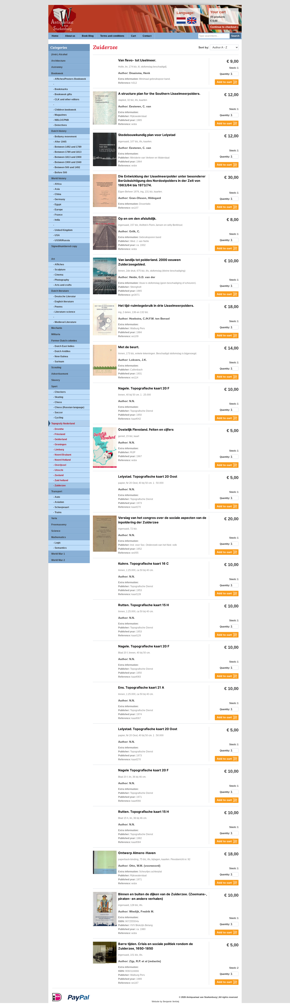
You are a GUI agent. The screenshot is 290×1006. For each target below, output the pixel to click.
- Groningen (59, 444)
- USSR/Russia (61, 240)
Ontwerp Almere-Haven (137, 853)
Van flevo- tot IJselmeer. (137, 60)
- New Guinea (60, 356)
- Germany (59, 199)
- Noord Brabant (62, 454)
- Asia (56, 189)
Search (235, 36)
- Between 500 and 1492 (66, 167)
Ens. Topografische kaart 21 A (141, 687)
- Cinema (58, 274)
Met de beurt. (128, 347)
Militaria (55, 334)
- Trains (57, 512)
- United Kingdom (63, 230)
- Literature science (64, 311)
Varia (54, 518)
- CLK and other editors (66, 99)
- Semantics (60, 548)
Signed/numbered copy (64, 246)
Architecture (58, 60)
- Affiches (58, 264)
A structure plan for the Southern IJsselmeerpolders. (159, 94)
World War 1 (58, 553)
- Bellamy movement (65, 136)
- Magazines (60, 114)
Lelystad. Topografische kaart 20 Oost (147, 476)
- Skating (58, 397)
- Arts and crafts (62, 285)
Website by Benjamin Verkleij (165, 1001)
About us (70, 36)
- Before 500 (60, 172)
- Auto (56, 497)
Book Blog (88, 36)
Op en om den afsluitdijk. (137, 218)
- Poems (58, 306)
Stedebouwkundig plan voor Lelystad (146, 135)
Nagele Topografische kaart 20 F (143, 770)
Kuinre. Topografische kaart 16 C (143, 563)
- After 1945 (59, 141)
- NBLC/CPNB (61, 120)
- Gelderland (60, 439)
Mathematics (58, 537)
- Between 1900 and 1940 (67, 162)
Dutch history (58, 131)
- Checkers (59, 392)
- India (56, 219)
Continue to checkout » (224, 26)
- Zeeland (58, 475)
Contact (147, 36)
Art (53, 259)
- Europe (58, 209)
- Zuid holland (60, 480)
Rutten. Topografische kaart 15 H (143, 605)
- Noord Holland (62, 459)
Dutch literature (60, 291)
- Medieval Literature (64, 322)
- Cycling (58, 417)
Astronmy (57, 67)
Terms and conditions (112, 36)
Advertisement (59, 373)
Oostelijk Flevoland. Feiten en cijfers (146, 429)
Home (55, 36)
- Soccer (58, 412)
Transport (56, 491)
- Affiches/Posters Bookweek (69, 79)
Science (55, 531)
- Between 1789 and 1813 (67, 152)
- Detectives (60, 125)
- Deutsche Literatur (64, 296)
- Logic (57, 542)
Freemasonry (58, 524)
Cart (133, 36)
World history (58, 178)
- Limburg (58, 449)
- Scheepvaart (61, 507)
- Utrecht (58, 470)
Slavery (55, 380)
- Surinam (58, 361)
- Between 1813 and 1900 (67, 157)
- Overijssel (59, 465)
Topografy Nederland (63, 423)
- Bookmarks (60, 89)
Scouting (56, 367)
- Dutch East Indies (63, 346)
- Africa (57, 184)
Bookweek (57, 73)
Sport (54, 386)
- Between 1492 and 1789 (67, 146)
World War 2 (58, 560)
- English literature (63, 301)
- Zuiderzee (59, 485)
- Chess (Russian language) (68, 407)
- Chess (57, 402)
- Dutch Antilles (61, 351)
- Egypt (57, 204)
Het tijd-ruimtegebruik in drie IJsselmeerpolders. (156, 306)
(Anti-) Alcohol (59, 54)
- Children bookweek (64, 109)
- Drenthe (58, 429)
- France (58, 214)
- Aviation (58, 502)
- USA (56, 235)
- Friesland (59, 434)
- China (57, 194)
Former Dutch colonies (64, 340)
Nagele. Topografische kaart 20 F (143, 388)
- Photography (61, 279)
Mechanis (56, 328)
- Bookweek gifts (62, 94)
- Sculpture (59, 269)
